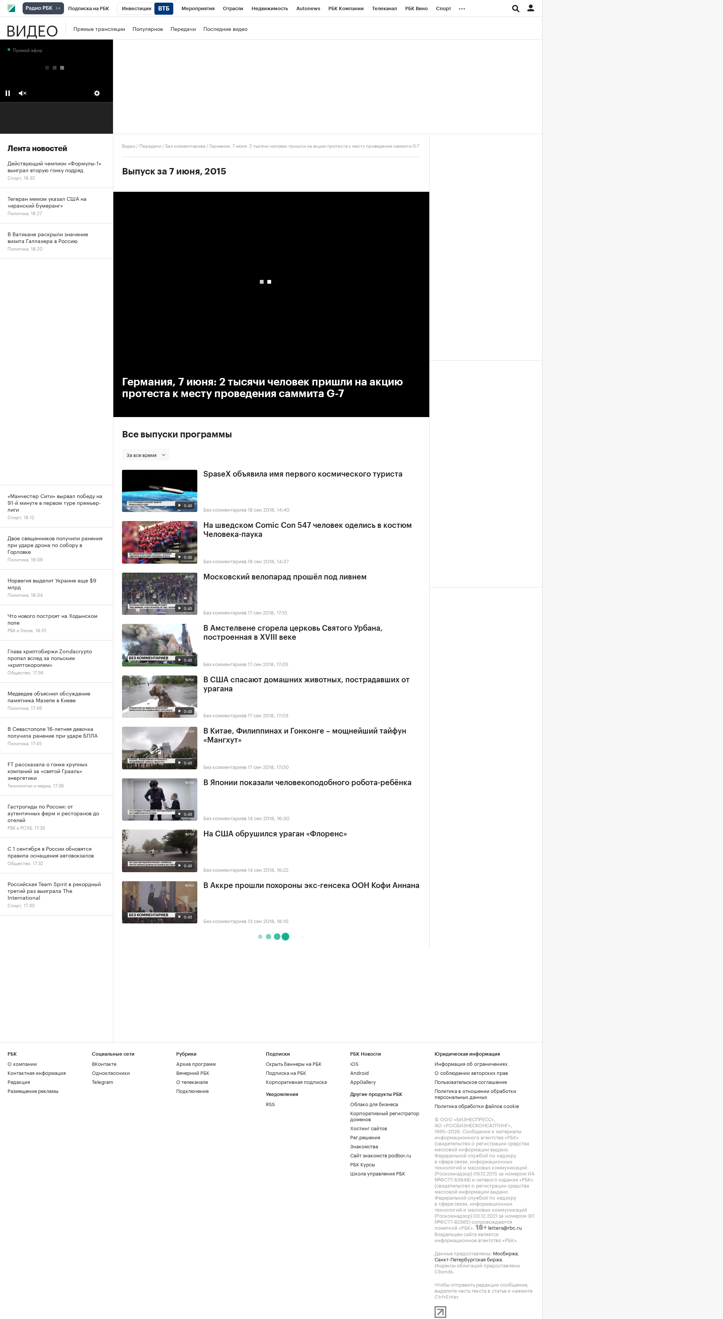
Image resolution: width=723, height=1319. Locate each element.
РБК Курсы (362, 1164)
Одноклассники (111, 1072)
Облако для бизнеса (374, 1103)
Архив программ (196, 1063)
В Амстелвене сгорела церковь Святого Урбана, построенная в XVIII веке (293, 633)
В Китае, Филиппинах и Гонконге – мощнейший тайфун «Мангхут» (304, 736)
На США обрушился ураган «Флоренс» (275, 834)
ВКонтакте (104, 1063)
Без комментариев (185, 145)
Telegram (102, 1081)
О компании (22, 1063)
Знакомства (364, 1145)
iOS (354, 1063)
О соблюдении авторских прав (471, 1072)
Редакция (19, 1081)
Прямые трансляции (99, 28)
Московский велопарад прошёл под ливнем (285, 577)
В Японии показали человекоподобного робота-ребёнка (307, 783)
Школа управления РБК (377, 1173)
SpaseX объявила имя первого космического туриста (303, 474)
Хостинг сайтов (368, 1127)
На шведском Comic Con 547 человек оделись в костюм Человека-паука (307, 530)
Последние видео (225, 28)
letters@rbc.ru (505, 1227)
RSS (270, 1103)
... (462, 7)
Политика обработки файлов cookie (477, 1105)
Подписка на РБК (286, 1072)
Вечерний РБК (192, 1072)
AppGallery (363, 1081)
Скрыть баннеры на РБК (294, 1063)
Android (359, 1072)
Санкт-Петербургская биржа (468, 1258)
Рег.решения (365, 1136)
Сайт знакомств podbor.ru (380, 1155)
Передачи (183, 28)
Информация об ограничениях (471, 1063)
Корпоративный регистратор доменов (384, 1115)
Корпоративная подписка (296, 1081)
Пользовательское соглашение (471, 1081)
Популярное (148, 28)
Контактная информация (37, 1072)
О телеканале (192, 1081)
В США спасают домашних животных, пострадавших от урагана (306, 684)
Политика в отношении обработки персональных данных (475, 1093)
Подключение (192, 1090)
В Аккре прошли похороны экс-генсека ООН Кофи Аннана (311, 886)
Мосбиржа (505, 1252)
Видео (32, 28)
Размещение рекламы (33, 1090)
